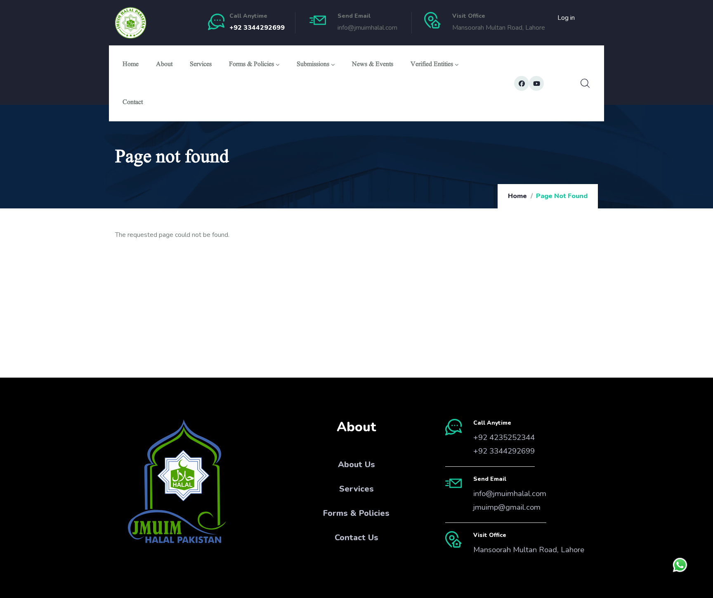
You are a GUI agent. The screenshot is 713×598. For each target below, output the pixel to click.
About (164, 65)
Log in (566, 17)
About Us (356, 464)
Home (131, 65)
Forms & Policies (251, 65)
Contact (133, 103)
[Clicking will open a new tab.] (680, 565)
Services (201, 65)
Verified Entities (432, 65)
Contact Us (356, 537)
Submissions (313, 65)
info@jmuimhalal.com (509, 493)
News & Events (372, 65)
